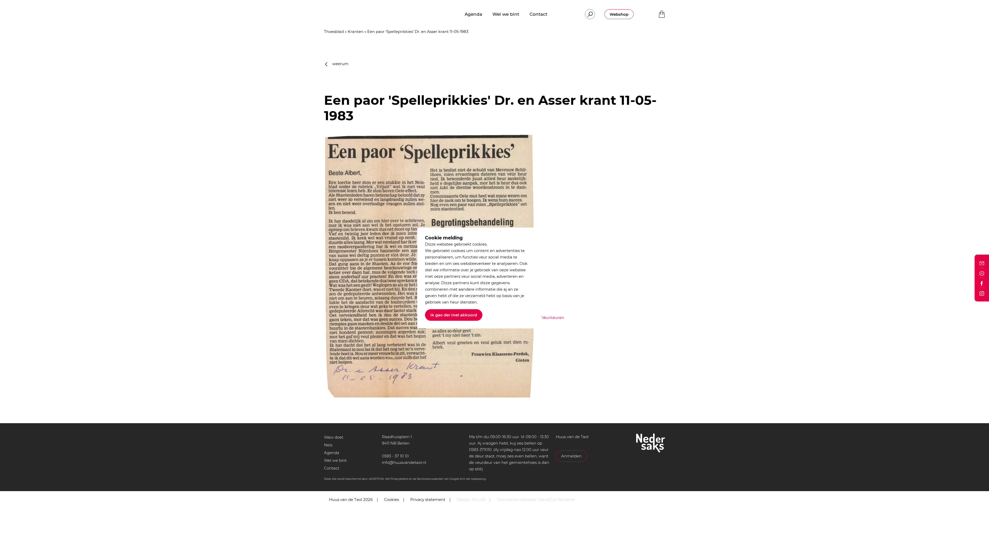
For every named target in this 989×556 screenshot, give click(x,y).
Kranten (355, 31)
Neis (328, 444)
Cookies (391, 499)
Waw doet (333, 437)
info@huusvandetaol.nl (404, 462)
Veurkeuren (553, 317)
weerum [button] (339, 63)
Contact (331, 468)
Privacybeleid (399, 479)
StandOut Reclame (556, 499)
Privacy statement (427, 499)
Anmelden (571, 456)
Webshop (619, 14)
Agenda (331, 452)
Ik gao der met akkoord (453, 314)
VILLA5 (478, 499)
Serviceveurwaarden (430, 479)
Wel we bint (335, 460)
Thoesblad (334, 31)
